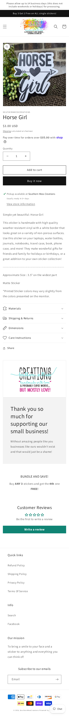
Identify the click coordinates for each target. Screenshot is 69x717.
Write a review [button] (34, 529)
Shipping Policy (17, 574)
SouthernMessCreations (29, 710)
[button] (5, 26)
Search (12, 615)
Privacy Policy (16, 582)
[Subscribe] (57, 679)
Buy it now (34, 181)
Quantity (7, 148)
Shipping (7, 131)
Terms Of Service (18, 591)
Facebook (14, 624)
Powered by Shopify (47, 710)
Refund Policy (16, 565)
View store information (21, 204)
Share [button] (10, 348)
